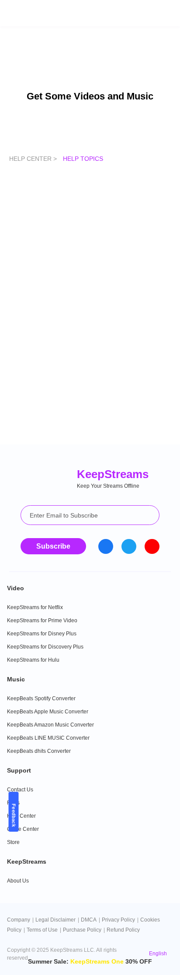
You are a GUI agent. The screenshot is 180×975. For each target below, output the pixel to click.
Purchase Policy (82, 930)
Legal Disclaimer (55, 920)
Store (13, 842)
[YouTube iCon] (152, 546)
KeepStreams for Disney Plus (41, 634)
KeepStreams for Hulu (33, 660)
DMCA (89, 920)
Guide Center (23, 829)
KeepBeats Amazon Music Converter (50, 725)
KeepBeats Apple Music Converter (47, 712)
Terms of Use (42, 930)
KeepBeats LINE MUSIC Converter (48, 738)
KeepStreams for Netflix (35, 607)
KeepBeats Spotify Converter (41, 698)
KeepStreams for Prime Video (42, 620)
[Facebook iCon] (105, 546)
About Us (18, 881)
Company (18, 920)
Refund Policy (123, 930)
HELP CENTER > (34, 158)
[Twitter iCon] (128, 546)
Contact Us (20, 790)
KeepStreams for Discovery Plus (45, 647)
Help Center (21, 816)
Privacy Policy (118, 920)
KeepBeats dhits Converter (39, 751)
